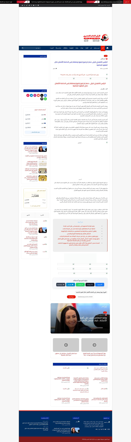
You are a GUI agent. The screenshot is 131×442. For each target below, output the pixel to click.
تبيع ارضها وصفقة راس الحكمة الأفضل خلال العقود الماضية (91, 292)
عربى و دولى (97, 48)
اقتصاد (86, 48)
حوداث (81, 48)
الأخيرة (42, 215)
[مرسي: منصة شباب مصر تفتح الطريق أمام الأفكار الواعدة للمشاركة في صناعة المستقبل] (80, 392)
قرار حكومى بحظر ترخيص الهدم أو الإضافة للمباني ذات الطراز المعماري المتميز (30, 177)
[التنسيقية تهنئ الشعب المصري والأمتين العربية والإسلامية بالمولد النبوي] (43, 163)
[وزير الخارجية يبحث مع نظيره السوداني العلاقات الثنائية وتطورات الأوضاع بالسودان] (61, 392)
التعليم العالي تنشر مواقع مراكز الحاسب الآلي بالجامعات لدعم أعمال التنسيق (99, 399)
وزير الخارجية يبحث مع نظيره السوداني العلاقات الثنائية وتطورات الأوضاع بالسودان (62, 399)
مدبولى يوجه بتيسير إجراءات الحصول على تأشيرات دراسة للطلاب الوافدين (36, 156)
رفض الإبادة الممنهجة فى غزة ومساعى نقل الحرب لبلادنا (78, 226)
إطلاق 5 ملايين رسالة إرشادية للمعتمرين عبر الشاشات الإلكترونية (78, 231)
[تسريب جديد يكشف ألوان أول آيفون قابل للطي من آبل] (43, 253)
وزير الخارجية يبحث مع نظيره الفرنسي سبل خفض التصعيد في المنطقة (31, 170)
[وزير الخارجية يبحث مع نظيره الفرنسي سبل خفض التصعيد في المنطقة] (43, 171)
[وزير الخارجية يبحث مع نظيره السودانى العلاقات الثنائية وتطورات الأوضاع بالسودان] (61, 371)
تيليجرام (69, 284)
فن (91, 48)
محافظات (65, 48)
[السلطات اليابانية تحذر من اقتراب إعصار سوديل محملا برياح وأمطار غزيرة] (43, 223)
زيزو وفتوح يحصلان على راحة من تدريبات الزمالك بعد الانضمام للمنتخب (79, 236)
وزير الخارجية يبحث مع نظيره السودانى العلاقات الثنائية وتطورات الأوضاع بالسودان (62, 378)
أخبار (103, 48)
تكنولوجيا (71, 48)
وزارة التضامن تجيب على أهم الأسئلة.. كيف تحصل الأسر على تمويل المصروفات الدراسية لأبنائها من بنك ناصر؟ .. (56, 2)
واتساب (79, 284)
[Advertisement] (65, 18)
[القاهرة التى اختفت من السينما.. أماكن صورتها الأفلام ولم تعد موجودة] (43, 246)
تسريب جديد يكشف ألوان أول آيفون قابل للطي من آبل (30, 252)
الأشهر (28, 215)
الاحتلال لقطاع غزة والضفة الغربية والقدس (79, 233)
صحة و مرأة (58, 48)
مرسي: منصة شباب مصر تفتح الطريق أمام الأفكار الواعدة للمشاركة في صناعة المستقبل (80, 400)
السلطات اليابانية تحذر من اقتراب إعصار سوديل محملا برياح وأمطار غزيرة (31, 222)
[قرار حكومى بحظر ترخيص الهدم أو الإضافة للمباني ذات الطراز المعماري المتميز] (43, 178)
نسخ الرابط (59, 284)
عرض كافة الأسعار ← (35, 132)
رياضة (77, 48)
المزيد (52, 48)
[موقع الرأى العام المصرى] (96, 38)
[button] (78, 37)
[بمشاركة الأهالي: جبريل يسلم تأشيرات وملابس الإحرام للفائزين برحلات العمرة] (99, 372)
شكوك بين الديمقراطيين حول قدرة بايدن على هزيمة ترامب (79, 228)
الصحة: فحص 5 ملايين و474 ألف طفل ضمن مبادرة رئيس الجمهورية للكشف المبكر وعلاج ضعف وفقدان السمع (79, 244)
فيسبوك (99, 284)
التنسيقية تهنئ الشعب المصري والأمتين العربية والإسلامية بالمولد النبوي (31, 163)
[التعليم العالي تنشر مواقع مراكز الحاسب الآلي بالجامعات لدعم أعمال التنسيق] (99, 392)
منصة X (89, 284)
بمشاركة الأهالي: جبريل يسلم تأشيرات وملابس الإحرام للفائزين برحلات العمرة (100, 379)
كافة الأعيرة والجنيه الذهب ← (35, 205)
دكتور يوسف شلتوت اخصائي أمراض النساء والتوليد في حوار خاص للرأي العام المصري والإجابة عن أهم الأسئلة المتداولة (79, 240)
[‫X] (107, 429)
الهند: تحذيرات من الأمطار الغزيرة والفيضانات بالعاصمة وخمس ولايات (30, 238)
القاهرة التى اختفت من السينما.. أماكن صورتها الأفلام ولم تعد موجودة (30, 245)
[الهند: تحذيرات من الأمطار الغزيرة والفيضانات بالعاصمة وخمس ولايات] (43, 239)
